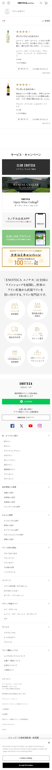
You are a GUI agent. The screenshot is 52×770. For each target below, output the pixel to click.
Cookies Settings (26, 758)
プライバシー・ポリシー (9, 699)
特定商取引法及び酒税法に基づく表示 (14, 694)
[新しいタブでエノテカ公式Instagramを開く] (40, 426)
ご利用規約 (5, 709)
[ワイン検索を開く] (40, 3)
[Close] (49, 742)
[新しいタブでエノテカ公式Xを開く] (21, 426)
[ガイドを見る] (8, 3)
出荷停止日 (12, 689)
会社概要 (5, 714)
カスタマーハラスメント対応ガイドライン (15, 704)
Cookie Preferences (8, 724)
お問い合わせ (6, 679)
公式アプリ (30, 417)
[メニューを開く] (3, 3)
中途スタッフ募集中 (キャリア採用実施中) (15, 719)
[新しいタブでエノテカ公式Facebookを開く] (12, 426)
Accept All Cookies (26, 765)
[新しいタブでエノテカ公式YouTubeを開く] (31, 426)
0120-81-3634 (18, 684)
